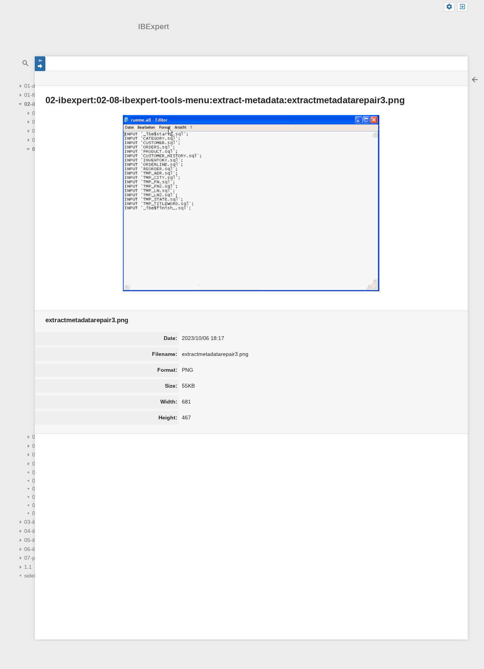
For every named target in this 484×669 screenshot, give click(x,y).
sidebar (33, 576)
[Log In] (462, 7)
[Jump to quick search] (25, 63)
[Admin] (449, 7)
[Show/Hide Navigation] (40, 63)
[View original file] (251, 203)
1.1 (28, 567)
